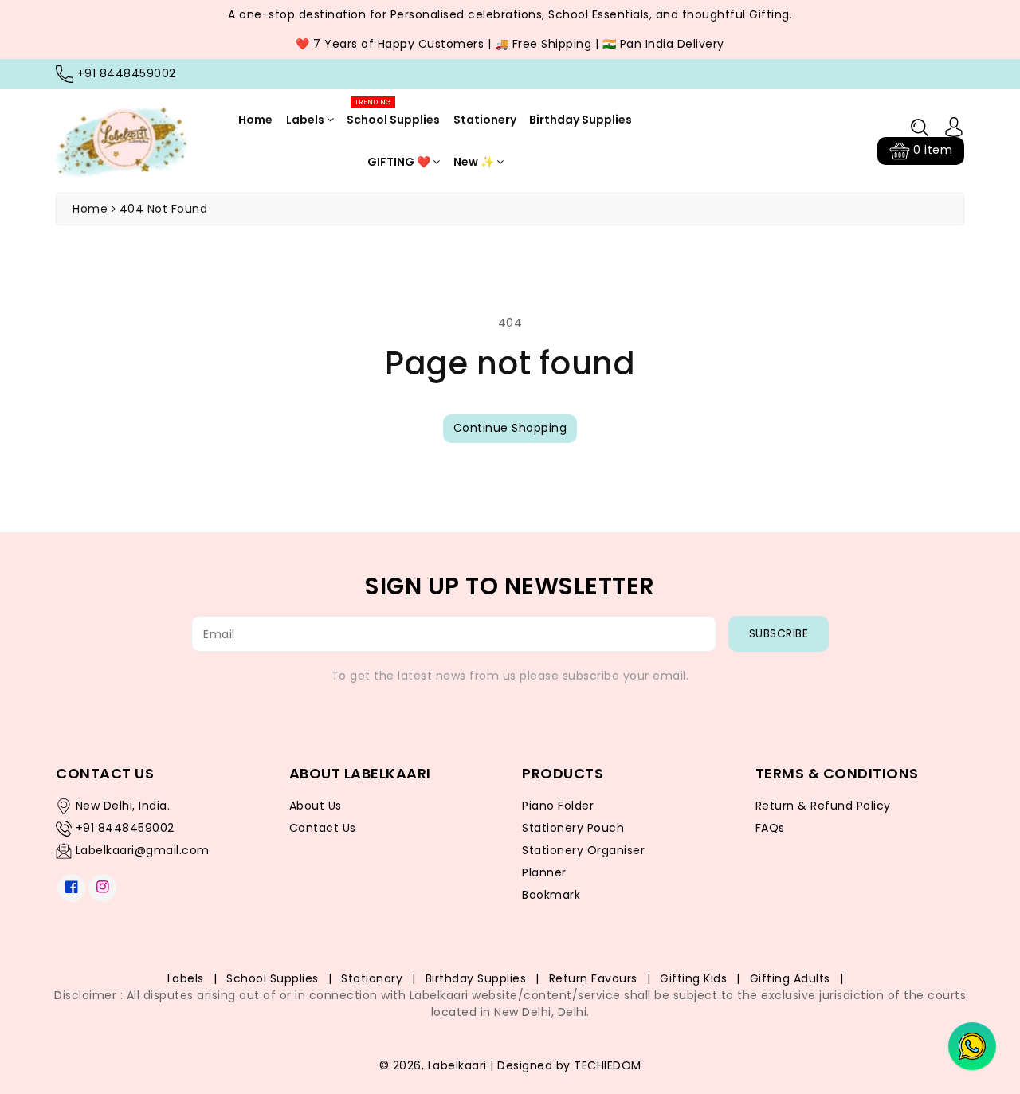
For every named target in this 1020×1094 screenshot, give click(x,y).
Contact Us (322, 828)
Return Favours (593, 978)
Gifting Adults (790, 978)
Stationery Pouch (573, 828)
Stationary (371, 978)
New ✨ (474, 162)
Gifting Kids (693, 978)
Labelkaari (457, 1065)
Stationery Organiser (583, 850)
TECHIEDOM (607, 1065)
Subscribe (779, 633)
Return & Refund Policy (823, 806)
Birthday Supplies (580, 119)
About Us (315, 806)
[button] (919, 127)
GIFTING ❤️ (400, 162)
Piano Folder (558, 806)
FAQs (770, 828)
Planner (544, 872)
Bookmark (551, 895)
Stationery (484, 119)
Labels (306, 119)
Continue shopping (510, 428)
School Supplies (393, 113)
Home (255, 119)
